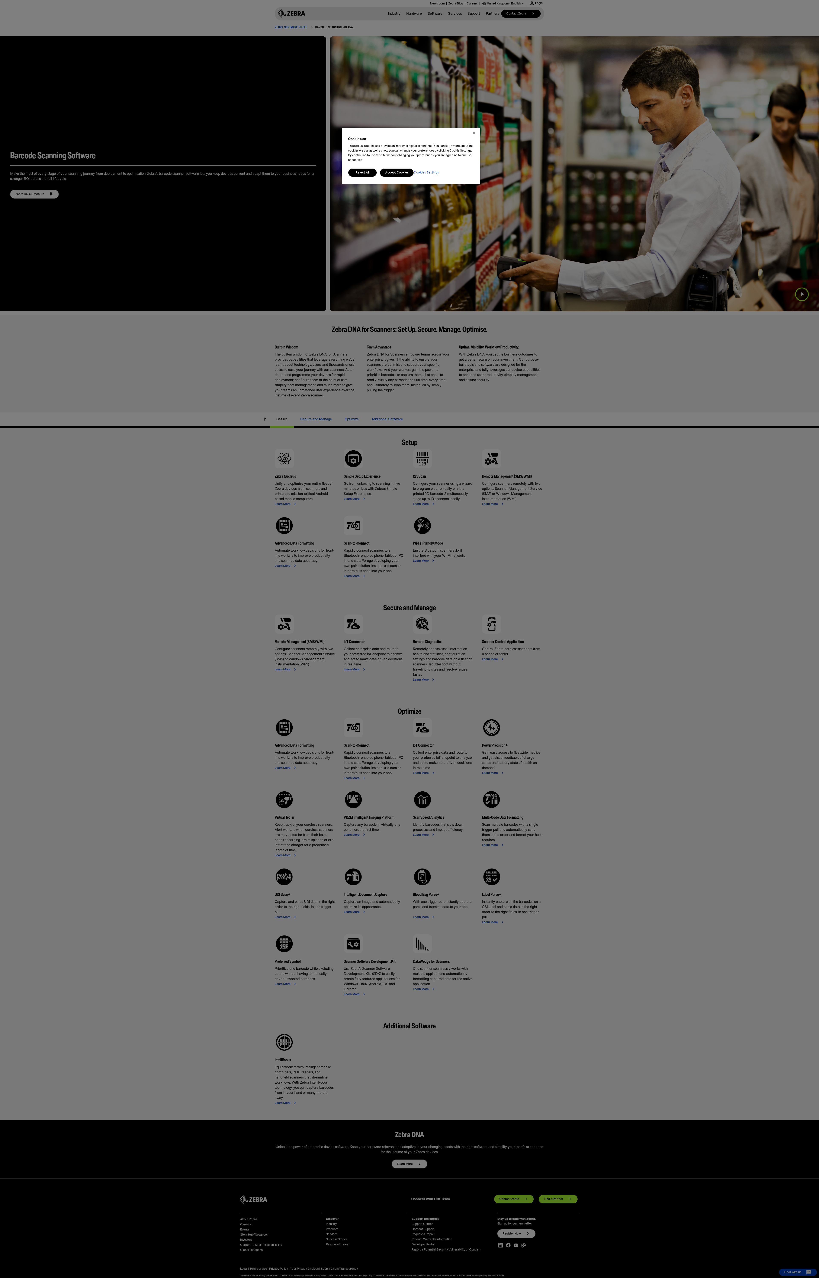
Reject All (363, 172)
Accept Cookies (396, 172)
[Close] (474, 133)
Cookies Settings (426, 172)
